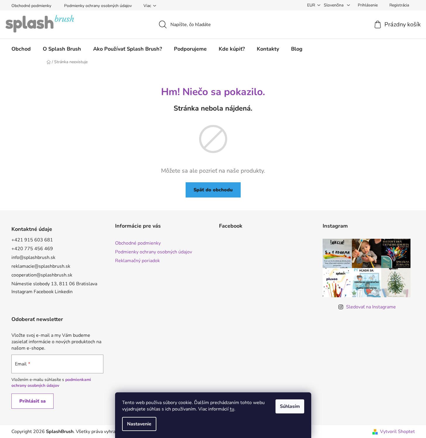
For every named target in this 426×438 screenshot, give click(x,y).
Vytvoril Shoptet (397, 431)
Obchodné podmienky (31, 5)
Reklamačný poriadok (137, 260)
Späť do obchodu (213, 190)
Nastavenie (139, 424)
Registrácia (399, 5)
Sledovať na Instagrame (371, 307)
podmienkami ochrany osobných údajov (51, 382)
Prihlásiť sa (32, 401)
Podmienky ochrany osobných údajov (98, 5)
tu (232, 409)
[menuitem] (21, 49)
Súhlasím (290, 406)
